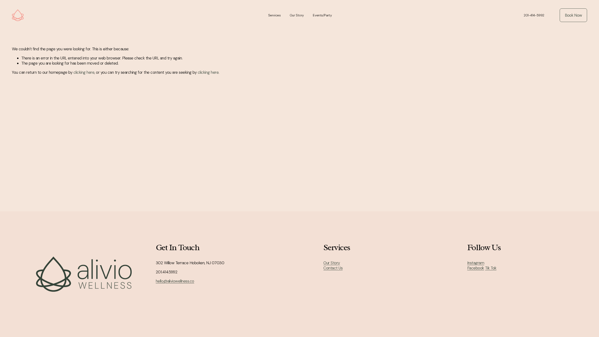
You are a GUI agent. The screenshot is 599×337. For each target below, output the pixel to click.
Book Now (573, 15)
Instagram (475, 262)
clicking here (83, 72)
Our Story (297, 15)
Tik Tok (490, 268)
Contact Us (333, 268)
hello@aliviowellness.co (175, 281)
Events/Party (322, 15)
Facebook (475, 268)
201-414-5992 (534, 15)
